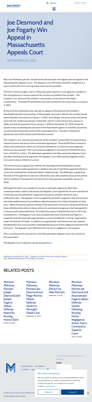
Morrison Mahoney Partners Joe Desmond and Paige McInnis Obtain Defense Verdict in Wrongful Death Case (34, 297)
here (49, 242)
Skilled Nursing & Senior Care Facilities (21, 258)
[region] (60, 383)
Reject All (48, 392)
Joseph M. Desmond (46, 257)
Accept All (72, 392)
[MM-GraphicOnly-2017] (10, 364)
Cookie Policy (49, 386)
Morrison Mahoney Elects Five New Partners (57, 287)
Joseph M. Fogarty (60, 257)
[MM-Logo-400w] (13, 6)
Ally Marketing (21, 396)
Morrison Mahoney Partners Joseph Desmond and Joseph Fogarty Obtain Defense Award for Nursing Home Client (12, 300)
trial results (40, 258)
